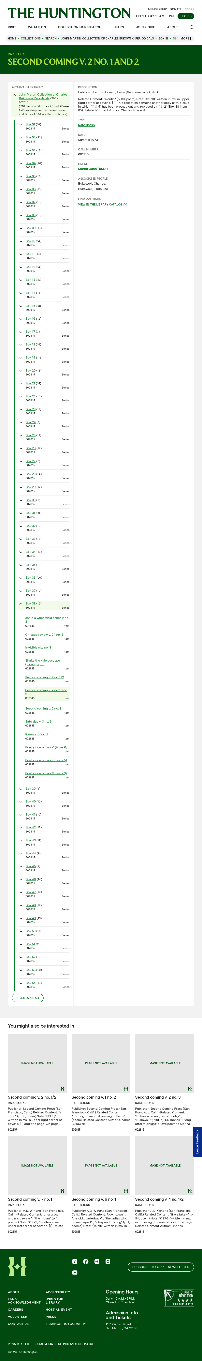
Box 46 (31, 879)
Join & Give (145, 27)
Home (12, 38)
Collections (31, 38)
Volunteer (17, 1316)
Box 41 (30, 814)
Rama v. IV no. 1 (36, 734)
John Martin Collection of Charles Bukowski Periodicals (43, 96)
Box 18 (30, 344)
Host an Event (59, 1309)
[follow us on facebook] (86, 1261)
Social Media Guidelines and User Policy (63, 1344)
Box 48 (31, 905)
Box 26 (31, 448)
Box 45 (31, 866)
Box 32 (31, 526)
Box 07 (31, 202)
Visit (12, 27)
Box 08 (31, 215)
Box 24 (31, 422)
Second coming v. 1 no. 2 (94, 1097)
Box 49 (31, 918)
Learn (118, 27)
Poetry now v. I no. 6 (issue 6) (46, 747)
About (172, 27)
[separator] (73, 544)
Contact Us (18, 1323)
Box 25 (31, 435)
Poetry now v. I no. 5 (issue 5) (46, 760)
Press (51, 1316)
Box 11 (30, 254)
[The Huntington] (69, 13)
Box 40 (31, 801)
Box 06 (31, 189)
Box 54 (31, 983)
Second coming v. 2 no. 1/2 (44, 677)
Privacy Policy (18, 1344)
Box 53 (31, 970)
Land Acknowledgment (24, 1301)
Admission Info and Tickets (122, 1315)
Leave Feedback (197, 1142)
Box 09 (31, 228)
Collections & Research (79, 27)
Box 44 (31, 853)
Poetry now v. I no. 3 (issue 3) (46, 773)
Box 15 (30, 306)
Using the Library (54, 1301)
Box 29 (31, 487)
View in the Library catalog (100, 205)
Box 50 (31, 931)
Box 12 (30, 267)
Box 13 (30, 280)
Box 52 (31, 957)
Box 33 (31, 539)
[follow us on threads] (97, 1261)
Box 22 (31, 396)
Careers (15, 1309)
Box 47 (31, 892)
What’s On (37, 27)
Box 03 (31, 150)
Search (51, 38)
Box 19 (30, 357)
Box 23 (31, 409)
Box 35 (31, 565)
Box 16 (30, 318)
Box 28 (31, 474)
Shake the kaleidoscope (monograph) (42, 662)
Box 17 (30, 331)
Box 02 (31, 137)
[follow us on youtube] (75, 1273)
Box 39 (31, 788)
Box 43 (31, 840)
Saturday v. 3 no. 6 (38, 721)
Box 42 (31, 827)
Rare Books (86, 125)
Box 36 (31, 577)
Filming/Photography (66, 1323)
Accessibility (58, 1292)
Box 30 (31, 500)
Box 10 (30, 241)
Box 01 (30, 124)
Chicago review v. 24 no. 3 (44, 634)
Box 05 (31, 176)
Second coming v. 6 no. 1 (94, 1199)
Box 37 (31, 590)
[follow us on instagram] (108, 1261)
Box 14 (30, 293)
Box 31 (30, 513)
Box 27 (31, 461)
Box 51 (30, 944)
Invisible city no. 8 (38, 647)
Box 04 (31, 163)
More (184, 38)
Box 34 (31, 552)
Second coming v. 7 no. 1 (30, 1199)
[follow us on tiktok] (75, 1261)
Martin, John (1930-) (93, 169)
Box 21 (30, 383)
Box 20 (31, 370)
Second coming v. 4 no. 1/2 (159, 1199)
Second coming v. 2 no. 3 (43, 708)
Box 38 (31, 603)
